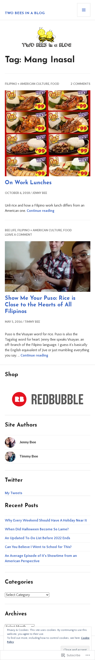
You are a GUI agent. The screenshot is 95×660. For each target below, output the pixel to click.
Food (55, 83)
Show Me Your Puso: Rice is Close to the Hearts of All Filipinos (40, 305)
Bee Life (10, 230)
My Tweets (13, 493)
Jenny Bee (39, 193)
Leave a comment (18, 234)
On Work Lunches (28, 183)
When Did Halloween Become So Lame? (37, 529)
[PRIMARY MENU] (83, 10)
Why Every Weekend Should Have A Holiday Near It (46, 520)
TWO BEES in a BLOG (25, 13)
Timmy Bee (32, 321)
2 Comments (80, 83)
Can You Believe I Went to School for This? (38, 547)
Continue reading (40, 211)
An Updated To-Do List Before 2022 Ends (37, 538)
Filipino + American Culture (27, 83)
